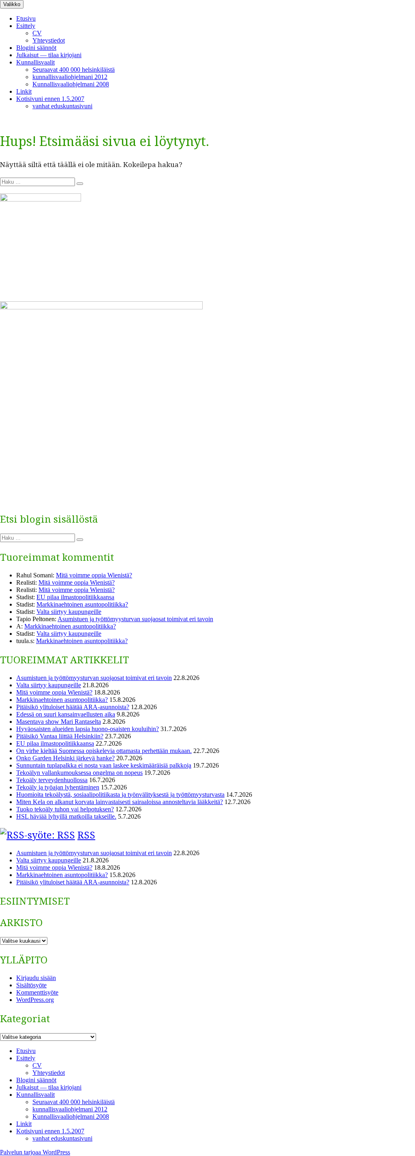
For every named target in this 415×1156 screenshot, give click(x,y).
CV (37, 33)
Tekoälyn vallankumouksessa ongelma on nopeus (79, 772)
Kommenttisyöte (37, 992)
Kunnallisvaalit (35, 62)
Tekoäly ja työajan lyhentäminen (57, 787)
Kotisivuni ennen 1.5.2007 (50, 98)
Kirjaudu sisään (36, 977)
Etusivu (26, 18)
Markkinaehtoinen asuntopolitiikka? (82, 604)
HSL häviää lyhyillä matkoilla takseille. (66, 816)
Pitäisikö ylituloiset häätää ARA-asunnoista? (72, 706)
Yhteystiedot (48, 40)
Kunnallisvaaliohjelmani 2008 (70, 84)
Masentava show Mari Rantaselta (58, 721)
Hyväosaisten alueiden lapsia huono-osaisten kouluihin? (87, 728)
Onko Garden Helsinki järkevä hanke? (65, 758)
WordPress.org (35, 999)
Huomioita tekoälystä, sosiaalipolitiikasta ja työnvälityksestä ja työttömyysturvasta (120, 794)
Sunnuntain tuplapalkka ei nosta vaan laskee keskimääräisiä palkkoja (103, 765)
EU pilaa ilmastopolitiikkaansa (75, 597)
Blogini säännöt (36, 47)
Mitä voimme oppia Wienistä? (94, 575)
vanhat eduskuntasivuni (62, 106)
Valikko (11, 4)
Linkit (24, 91)
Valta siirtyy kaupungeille (68, 611)
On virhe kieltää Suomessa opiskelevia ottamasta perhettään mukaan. (104, 750)
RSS (86, 834)
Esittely (25, 25)
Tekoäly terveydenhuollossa (52, 779)
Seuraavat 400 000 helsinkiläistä (73, 69)
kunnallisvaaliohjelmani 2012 (69, 76)
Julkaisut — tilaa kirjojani (48, 54)
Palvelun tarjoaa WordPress (35, 1152)
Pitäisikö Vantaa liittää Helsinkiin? (59, 736)
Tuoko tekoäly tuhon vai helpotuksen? (65, 809)
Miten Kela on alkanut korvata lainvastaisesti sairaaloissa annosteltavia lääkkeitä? (119, 801)
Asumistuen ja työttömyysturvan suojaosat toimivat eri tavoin (135, 619)
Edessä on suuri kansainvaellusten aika (65, 714)
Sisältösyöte (31, 985)
